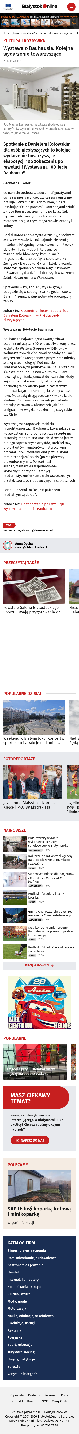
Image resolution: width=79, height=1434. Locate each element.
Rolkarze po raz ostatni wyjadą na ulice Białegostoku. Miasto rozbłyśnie (50, 859)
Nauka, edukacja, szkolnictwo (31, 1316)
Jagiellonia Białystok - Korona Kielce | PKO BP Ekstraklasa (29, 805)
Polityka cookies (55, 1412)
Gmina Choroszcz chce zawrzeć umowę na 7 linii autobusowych (50, 913)
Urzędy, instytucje (21, 1359)
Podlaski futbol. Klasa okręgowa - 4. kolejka (51, 949)
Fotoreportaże (19, 758)
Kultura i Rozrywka (50, 33)
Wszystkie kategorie (23, 1374)
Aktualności (35, 850)
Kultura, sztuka (19, 1294)
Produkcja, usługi (21, 1323)
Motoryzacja (17, 1309)
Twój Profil (59, 1401)
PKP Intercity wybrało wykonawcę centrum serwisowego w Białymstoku (48, 842)
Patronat (50, 1395)
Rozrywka (15, 1338)
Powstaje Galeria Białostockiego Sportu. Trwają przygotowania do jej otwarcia (32, 609)
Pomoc (32, 1401)
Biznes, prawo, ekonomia (27, 1251)
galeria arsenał (42, 530)
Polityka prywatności (26, 1412)
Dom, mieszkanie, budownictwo (32, 1258)
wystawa (23, 530)
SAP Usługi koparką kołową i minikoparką (39, 1211)
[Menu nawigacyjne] (71, 7)
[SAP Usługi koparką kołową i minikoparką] (39, 1186)
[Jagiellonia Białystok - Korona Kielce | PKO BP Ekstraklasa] (32, 782)
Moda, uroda (17, 1301)
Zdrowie (14, 1367)
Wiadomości (30, 33)
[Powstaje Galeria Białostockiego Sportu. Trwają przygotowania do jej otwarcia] (34, 586)
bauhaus (9, 530)
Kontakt (17, 1401)
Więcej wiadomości (37, 965)
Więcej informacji (21, 1223)
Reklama (14, 1330)
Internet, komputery (23, 1280)
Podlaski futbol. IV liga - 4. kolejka (47, 895)
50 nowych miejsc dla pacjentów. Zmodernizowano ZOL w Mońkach (51, 877)
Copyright (12, 1416)
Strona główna (11, 33)
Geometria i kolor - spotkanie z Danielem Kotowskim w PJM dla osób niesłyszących (35, 315)
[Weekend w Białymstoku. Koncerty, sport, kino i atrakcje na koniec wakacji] (34, 717)
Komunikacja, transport (26, 1287)
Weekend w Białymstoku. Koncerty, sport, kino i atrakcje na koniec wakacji (33, 740)
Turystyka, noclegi (22, 1352)
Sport (32, 868)
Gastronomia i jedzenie (25, 1265)
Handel (13, 1272)
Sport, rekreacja (20, 1345)
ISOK (44, 1401)
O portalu (17, 1395)
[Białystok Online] (40, 6)
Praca (65, 1395)
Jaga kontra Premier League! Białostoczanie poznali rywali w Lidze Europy (50, 931)
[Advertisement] (39, 652)
